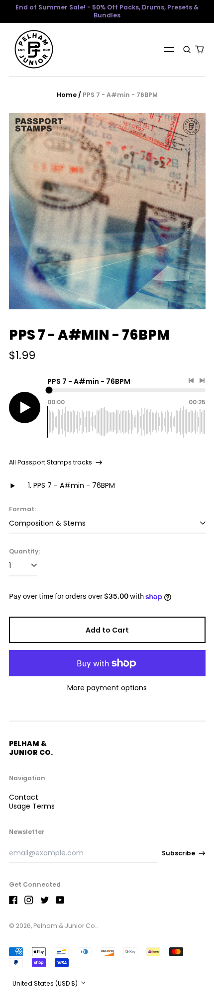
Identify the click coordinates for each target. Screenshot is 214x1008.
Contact (23, 797)
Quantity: (24, 551)
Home (67, 95)
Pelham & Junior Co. (31, 747)
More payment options (107, 687)
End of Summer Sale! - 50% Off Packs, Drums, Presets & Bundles (107, 11)
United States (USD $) (45, 983)
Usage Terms (32, 806)
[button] (187, 49)
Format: (22, 509)
